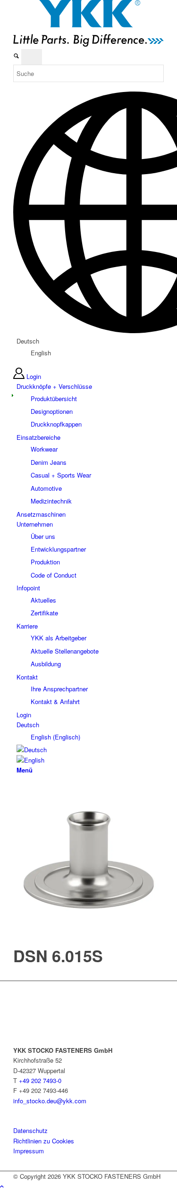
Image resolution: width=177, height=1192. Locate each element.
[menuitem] (90, 405)
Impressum (28, 1150)
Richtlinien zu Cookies (43, 1140)
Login (33, 376)
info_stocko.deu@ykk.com (49, 1100)
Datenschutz (30, 1130)
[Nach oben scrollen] (2, 1186)
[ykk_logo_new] (88, 44)
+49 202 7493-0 (40, 1080)
